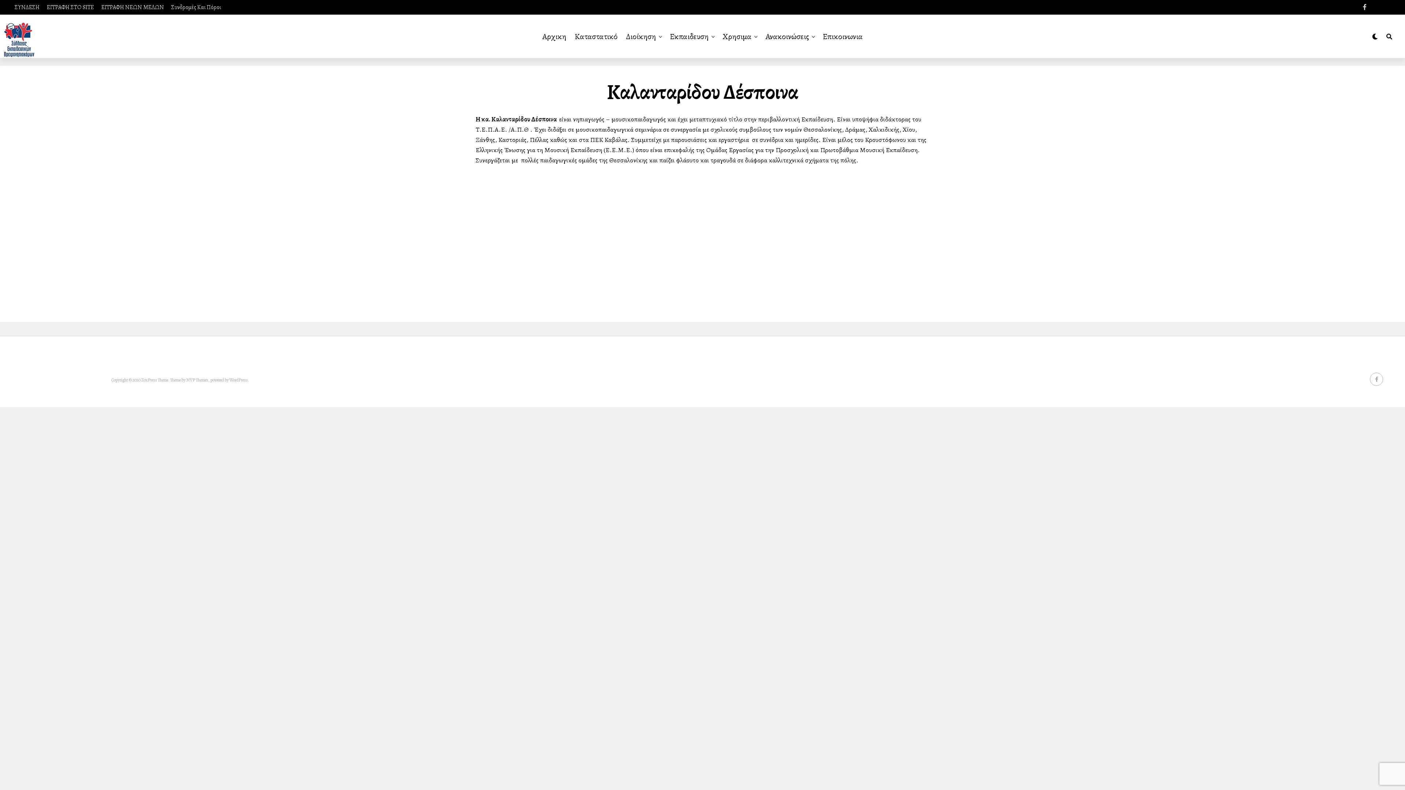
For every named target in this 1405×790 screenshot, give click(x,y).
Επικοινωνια (843, 36)
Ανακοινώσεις (787, 36)
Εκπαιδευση (689, 36)
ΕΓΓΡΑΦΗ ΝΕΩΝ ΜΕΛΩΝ (132, 7)
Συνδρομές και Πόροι (196, 7)
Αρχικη (554, 36)
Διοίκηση (641, 36)
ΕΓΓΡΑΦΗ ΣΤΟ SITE (70, 7)
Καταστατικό (596, 36)
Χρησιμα (737, 36)
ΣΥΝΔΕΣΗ (27, 7)
